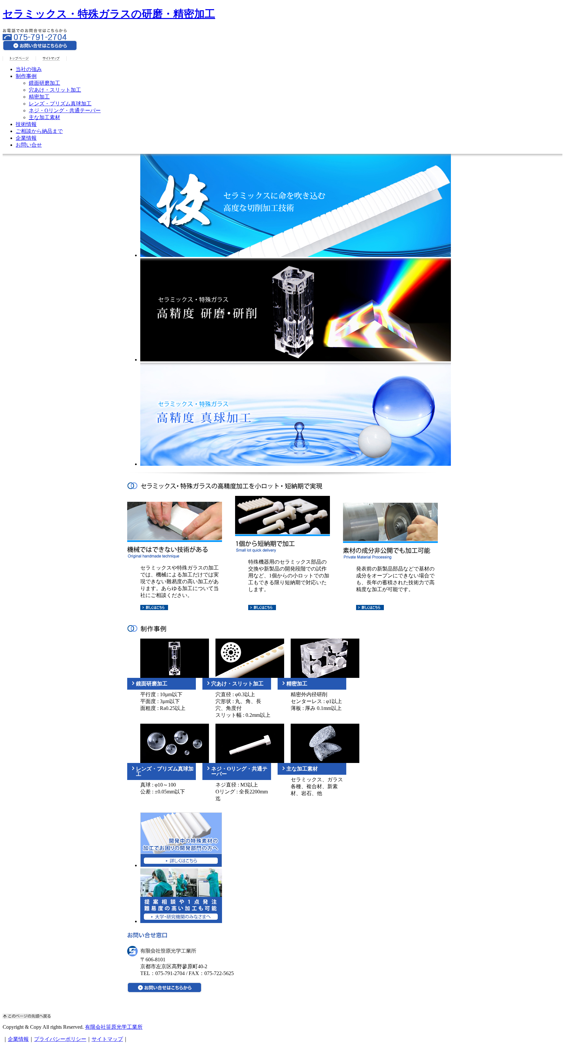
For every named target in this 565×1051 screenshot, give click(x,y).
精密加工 (39, 97)
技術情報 (26, 124)
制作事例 (26, 76)
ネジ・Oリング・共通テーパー (65, 110)
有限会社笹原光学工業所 (114, 1027)
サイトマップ (107, 1039)
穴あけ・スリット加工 (55, 90)
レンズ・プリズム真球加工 (60, 103)
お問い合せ (29, 145)
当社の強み (29, 69)
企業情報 (26, 138)
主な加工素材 (44, 117)
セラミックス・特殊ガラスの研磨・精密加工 (109, 14)
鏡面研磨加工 (44, 83)
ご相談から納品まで (39, 131)
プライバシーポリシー (60, 1039)
